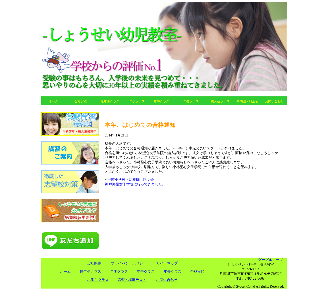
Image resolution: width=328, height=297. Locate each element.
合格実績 (80, 101)
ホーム (53, 101)
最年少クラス (110, 101)
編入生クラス (220, 101)
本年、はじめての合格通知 (140, 124)
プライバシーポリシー (129, 263)
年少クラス (137, 101)
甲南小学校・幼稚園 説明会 (131, 179)
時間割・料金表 (247, 101)
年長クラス (191, 101)
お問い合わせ (274, 101)
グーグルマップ (270, 260)
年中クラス (161, 101)
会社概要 (94, 263)
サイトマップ (167, 263)
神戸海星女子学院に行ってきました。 (135, 184)
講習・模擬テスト (132, 280)
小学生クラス (98, 280)
